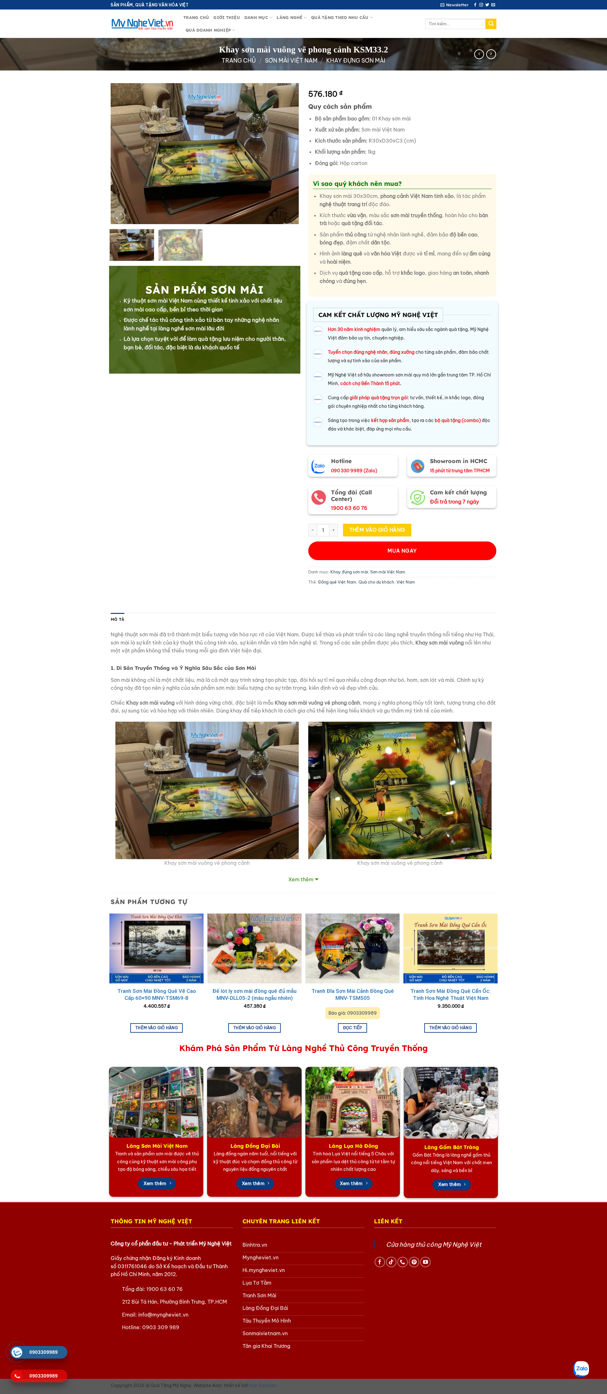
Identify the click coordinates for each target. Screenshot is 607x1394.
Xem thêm (300, 879)
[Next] (287, 154)
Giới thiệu (226, 17)
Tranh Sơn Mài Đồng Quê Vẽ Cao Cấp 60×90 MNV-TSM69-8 (156, 994)
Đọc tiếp (352, 1027)
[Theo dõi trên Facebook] (475, 5)
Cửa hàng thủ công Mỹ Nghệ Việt (433, 1244)
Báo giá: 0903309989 (352, 1013)
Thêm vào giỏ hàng (377, 530)
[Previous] (122, 154)
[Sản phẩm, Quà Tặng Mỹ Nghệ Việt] (142, 24)
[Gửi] (491, 24)
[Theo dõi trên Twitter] (487, 5)
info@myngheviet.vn (163, 1314)
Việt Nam (405, 581)
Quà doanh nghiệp (208, 30)
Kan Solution (263, 1385)
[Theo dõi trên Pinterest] (414, 1262)
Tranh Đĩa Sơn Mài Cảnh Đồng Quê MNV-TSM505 (352, 994)
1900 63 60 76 (164, 1289)
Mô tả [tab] (117, 619)
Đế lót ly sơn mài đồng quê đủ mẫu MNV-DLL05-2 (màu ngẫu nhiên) (254, 994)
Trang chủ (196, 17)
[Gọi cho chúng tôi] (402, 1262)
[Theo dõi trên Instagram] (481, 5)
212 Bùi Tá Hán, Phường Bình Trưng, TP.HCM (174, 1302)
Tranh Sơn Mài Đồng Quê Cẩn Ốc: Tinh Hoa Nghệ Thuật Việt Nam (450, 994)
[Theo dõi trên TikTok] (391, 1262)
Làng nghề (289, 17)
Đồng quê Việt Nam (337, 581)
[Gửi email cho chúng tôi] (493, 5)
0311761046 (132, 1266)
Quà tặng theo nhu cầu (339, 17)
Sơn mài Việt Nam (291, 60)
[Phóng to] (119, 217)
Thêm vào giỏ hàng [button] (156, 1027)
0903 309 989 (160, 1327)
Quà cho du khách (376, 581)
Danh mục (256, 17)
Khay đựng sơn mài (355, 60)
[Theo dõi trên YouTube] (425, 1262)
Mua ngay (402, 550)
